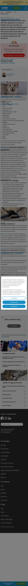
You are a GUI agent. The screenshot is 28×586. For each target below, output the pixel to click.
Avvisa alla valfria (14, 302)
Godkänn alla (14, 306)
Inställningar (14, 298)
